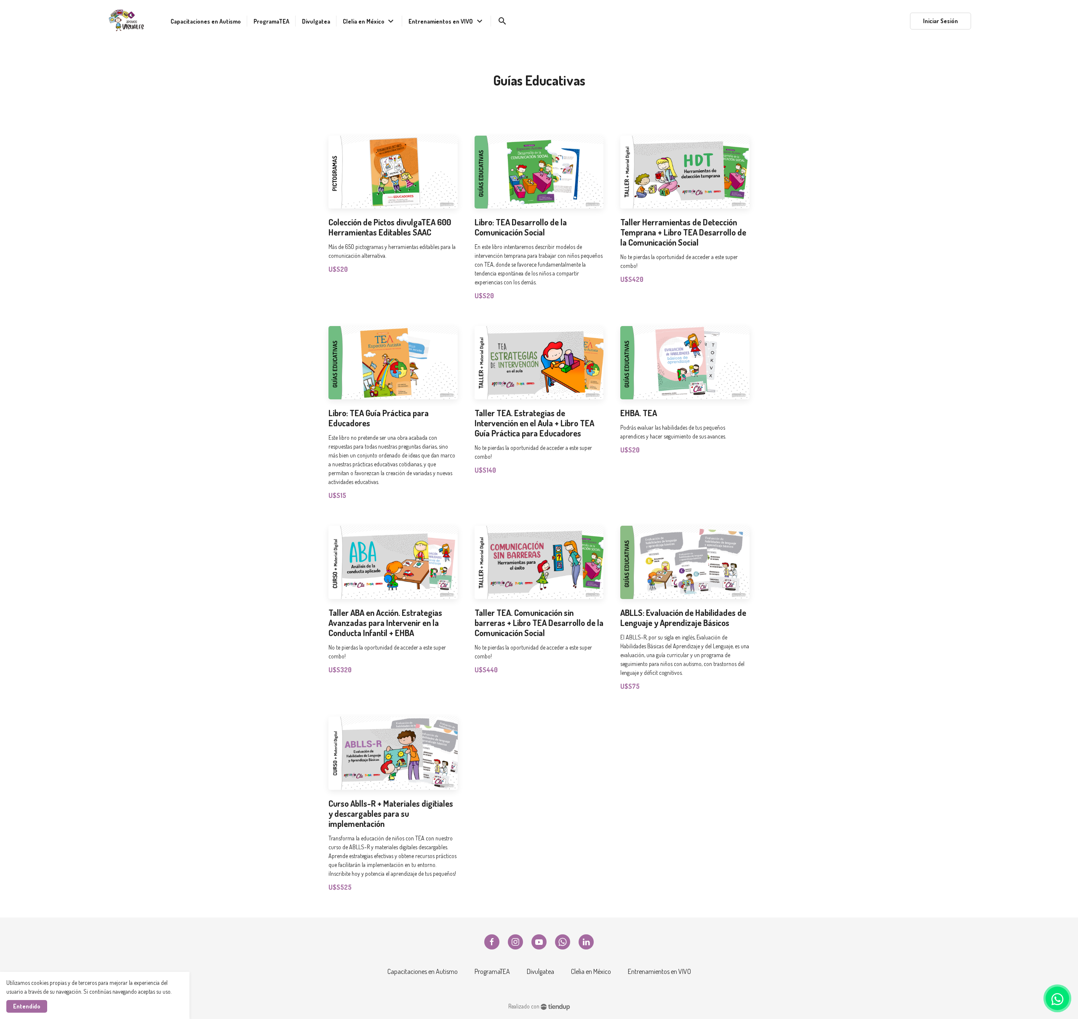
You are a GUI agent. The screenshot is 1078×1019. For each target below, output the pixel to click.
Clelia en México (591, 971)
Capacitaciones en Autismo (422, 971)
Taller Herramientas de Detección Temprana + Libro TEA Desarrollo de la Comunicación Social (683, 232)
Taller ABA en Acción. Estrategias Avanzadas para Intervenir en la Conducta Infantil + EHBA (385, 622)
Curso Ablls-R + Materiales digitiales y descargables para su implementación (390, 813)
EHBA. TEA (638, 413)
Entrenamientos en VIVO (659, 971)
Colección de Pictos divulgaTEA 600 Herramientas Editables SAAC (389, 227)
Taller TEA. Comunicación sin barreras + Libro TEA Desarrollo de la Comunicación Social (539, 622)
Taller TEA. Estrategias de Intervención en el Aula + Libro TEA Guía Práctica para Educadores (534, 423)
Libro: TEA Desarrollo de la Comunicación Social (521, 227)
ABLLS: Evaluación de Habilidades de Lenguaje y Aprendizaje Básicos (683, 617)
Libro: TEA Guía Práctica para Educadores (378, 418)
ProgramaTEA (492, 971)
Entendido (26, 1006)
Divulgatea (540, 971)
